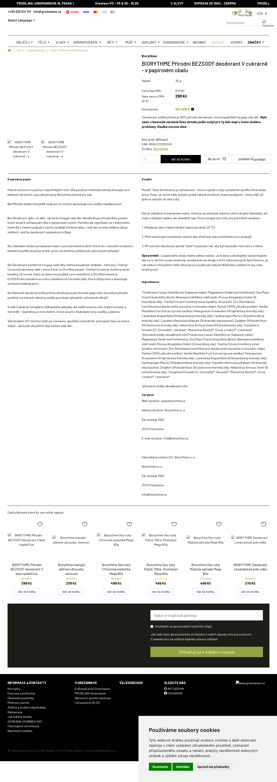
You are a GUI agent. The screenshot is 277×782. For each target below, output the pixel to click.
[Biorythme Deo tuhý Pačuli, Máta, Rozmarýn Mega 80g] (161, 540)
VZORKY (236, 42)
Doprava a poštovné (21, 693)
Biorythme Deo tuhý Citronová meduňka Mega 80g (116, 569)
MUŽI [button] (129, 42)
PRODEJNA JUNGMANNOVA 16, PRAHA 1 (39, 3)
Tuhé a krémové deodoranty (69, 50)
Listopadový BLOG (87, 702)
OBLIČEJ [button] (23, 42)
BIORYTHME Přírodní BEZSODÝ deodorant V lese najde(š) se (26, 569)
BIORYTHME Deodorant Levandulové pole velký (250, 567)
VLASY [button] (61, 42)
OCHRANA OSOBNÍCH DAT (25, 721)
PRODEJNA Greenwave (90, 693)
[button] (241, 13)
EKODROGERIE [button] (174, 42)
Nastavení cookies (20, 731)
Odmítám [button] (183, 767)
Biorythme (160, 149)
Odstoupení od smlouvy (23, 726)
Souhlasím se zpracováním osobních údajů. (183, 626)
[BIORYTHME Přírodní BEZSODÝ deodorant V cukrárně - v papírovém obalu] (21, 149)
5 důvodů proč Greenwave (92, 689)
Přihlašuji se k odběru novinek (207, 652)
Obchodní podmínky (21, 698)
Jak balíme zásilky (20, 716)
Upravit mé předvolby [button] (213, 767)
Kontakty (14, 689)
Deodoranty (37, 50)
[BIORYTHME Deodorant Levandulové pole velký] (250, 540)
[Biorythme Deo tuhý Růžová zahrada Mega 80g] (206, 540)
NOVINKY (199, 42)
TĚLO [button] (42, 42)
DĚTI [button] (111, 42)
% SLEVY (170, 3)
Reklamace (15, 712)
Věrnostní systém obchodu (93, 698)
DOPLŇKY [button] (149, 42)
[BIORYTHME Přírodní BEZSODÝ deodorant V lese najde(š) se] (27, 540)
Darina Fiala (64, 750)
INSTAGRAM (175, 689)
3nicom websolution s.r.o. (101, 750)
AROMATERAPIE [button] (85, 42)
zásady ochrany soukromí (234, 634)
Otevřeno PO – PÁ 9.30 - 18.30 (110, 3)
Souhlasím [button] (160, 767)
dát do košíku (27, 591)
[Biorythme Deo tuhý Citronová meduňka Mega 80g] (116, 540)
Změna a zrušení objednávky (27, 707)
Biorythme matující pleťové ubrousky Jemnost (71, 569)
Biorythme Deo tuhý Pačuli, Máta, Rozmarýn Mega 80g (161, 569)
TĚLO (20, 50)
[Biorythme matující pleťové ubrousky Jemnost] (71, 540)
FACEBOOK (174, 693)
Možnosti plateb (18, 702)
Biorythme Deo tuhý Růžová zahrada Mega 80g (205, 569)
